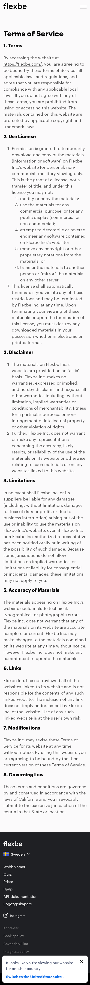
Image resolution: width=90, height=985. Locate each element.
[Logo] (12, 843)
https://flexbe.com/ (22, 63)
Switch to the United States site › (35, 977)
